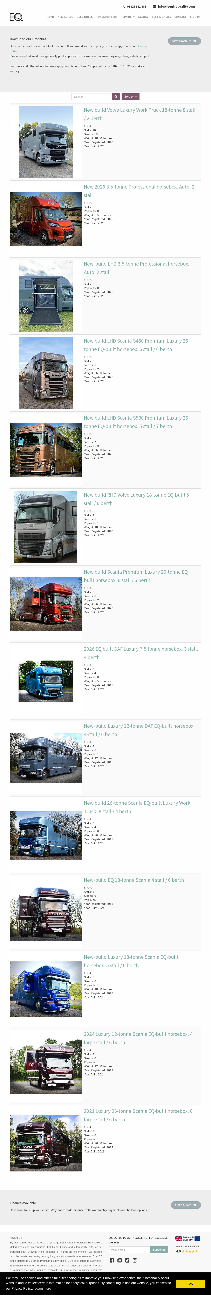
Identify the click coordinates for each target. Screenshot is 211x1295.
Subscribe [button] (159, 1249)
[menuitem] (50, 17)
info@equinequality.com (176, 6)
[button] (130, 96)
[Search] (116, 96)
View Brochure (182, 41)
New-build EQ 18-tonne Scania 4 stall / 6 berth (134, 880)
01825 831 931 (136, 6)
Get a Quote (183, 1204)
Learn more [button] (42, 1288)
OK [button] (191, 1283)
